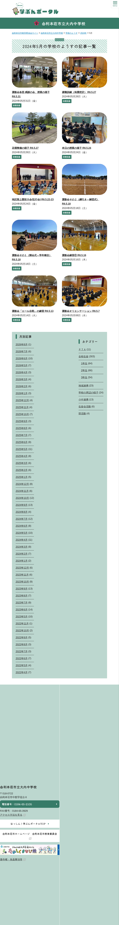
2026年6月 (22, 358)
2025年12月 (22, 400)
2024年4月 (22, 540)
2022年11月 (22, 623)
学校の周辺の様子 (88, 392)
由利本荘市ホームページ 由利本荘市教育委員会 (29, 834)
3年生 (84, 377)
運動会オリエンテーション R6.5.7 (81, 311)
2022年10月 (22, 630)
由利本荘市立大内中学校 (64, 23)
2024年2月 (22, 553)
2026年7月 (22, 351)
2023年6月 (22, 609)
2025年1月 (22, 477)
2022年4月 (22, 672)
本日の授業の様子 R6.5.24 (76, 148)
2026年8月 (22, 344)
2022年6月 (22, 658)
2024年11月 (22, 491)
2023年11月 (22, 574)
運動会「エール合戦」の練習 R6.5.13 (32, 311)
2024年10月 (22, 498)
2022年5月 (22, 665)
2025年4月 (22, 456)
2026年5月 (22, 365)
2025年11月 (22, 407)
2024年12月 (22, 484)
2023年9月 (22, 588)
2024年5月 (22, 533)
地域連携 (83, 385)
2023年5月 (22, 616)
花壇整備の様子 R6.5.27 (25, 148)
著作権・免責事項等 (11, 859)
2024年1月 (22, 560)
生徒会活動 (85, 406)
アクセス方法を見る (11, 815)
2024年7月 (22, 519)
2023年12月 (22, 567)
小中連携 (83, 399)
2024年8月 (22, 512)
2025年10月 (22, 414)
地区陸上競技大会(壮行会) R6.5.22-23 (33, 199)
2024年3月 (22, 547)
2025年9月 (22, 421)
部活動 (82, 413)
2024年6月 (22, 526)
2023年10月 (22, 581)
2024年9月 (22, 505)
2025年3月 (22, 463)
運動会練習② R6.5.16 (74, 255)
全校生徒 (16, 105)
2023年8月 (22, 595)
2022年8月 (22, 644)
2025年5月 (22, 449)
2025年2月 (22, 470)
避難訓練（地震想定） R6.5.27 (79, 92)
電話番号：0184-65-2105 (17, 804)
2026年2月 (22, 386)
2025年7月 (22, 435)
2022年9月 (22, 637)
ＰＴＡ (82, 349)
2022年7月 (22, 651)
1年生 (84, 363)
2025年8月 (22, 428)
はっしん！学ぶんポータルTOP (28, 823)
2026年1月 (22, 393)
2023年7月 (22, 602)
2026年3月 (22, 379)
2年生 (84, 370)
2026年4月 (22, 372)
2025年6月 (22, 442)
